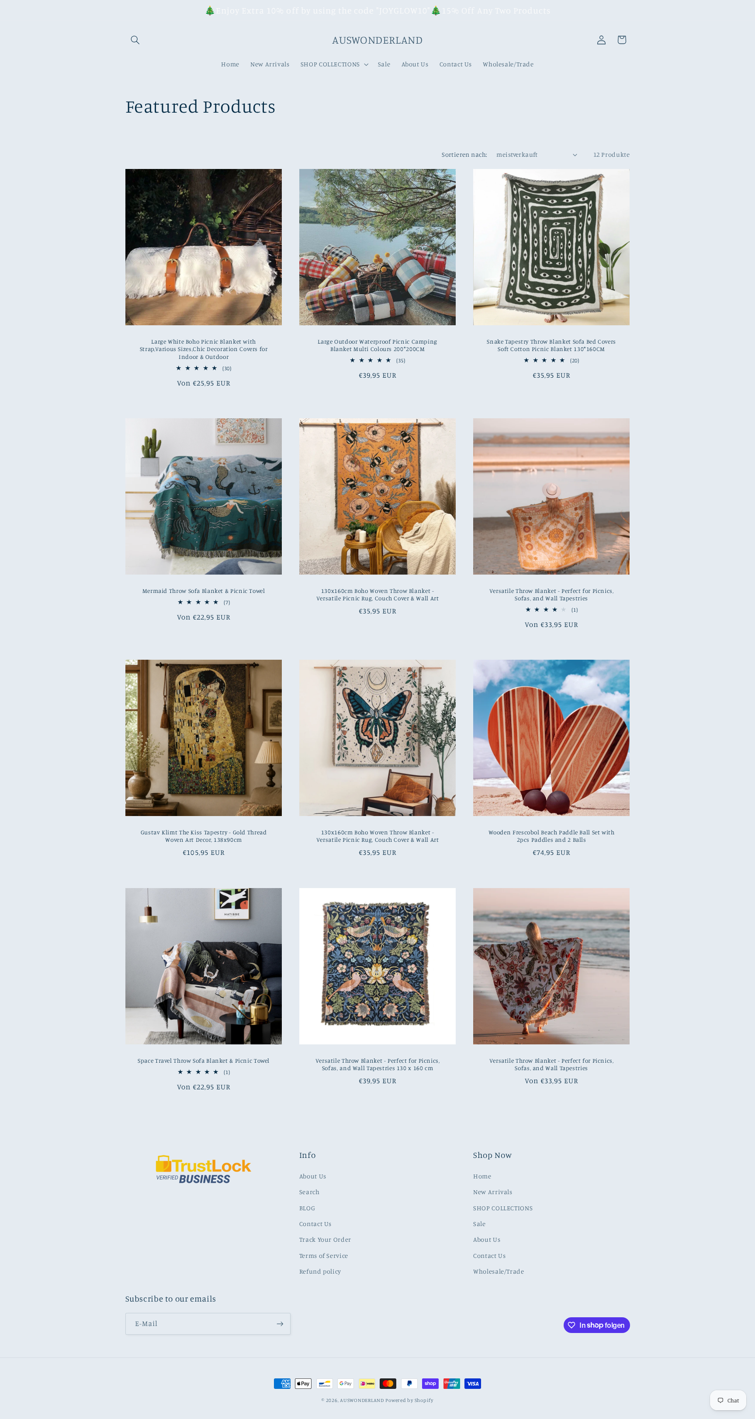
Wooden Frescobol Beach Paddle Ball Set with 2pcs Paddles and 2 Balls (551, 836)
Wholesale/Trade (498, 1271)
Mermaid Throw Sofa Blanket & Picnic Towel (203, 590)
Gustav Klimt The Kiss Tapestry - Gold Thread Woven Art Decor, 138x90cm (203, 836)
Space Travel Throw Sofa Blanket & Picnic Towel (204, 1060)
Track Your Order (325, 1239)
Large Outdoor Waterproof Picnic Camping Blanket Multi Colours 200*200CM (377, 345)
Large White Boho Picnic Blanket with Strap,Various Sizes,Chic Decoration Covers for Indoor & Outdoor (203, 349)
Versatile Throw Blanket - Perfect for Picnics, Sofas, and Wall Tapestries (551, 594)
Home (482, 1176)
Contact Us (315, 1223)
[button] (135, 40)
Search (309, 1191)
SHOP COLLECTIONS (503, 1208)
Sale (479, 1223)
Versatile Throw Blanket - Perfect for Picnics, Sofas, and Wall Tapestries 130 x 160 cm (377, 1064)
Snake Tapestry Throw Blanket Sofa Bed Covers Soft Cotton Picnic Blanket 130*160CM (551, 345)
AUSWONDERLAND (362, 1400)
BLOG (307, 1208)
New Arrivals (493, 1191)
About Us (312, 1176)
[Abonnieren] (280, 1323)
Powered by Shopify (409, 1400)
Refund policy (320, 1271)
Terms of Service (323, 1255)
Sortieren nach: (464, 154)
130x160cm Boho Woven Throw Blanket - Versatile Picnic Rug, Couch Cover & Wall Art (377, 594)
